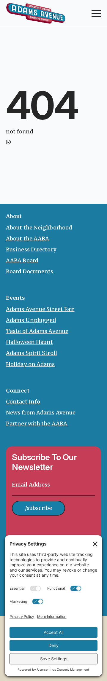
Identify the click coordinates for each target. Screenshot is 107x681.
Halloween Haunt (29, 342)
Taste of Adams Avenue (37, 331)
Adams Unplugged (31, 320)
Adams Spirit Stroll (31, 353)
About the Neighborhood (39, 227)
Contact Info (23, 401)
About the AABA (27, 238)
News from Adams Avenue (40, 412)
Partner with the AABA (36, 423)
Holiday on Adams (30, 364)
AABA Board (22, 260)
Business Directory (31, 249)
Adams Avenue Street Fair (40, 309)
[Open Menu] (96, 13)
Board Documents (30, 271)
